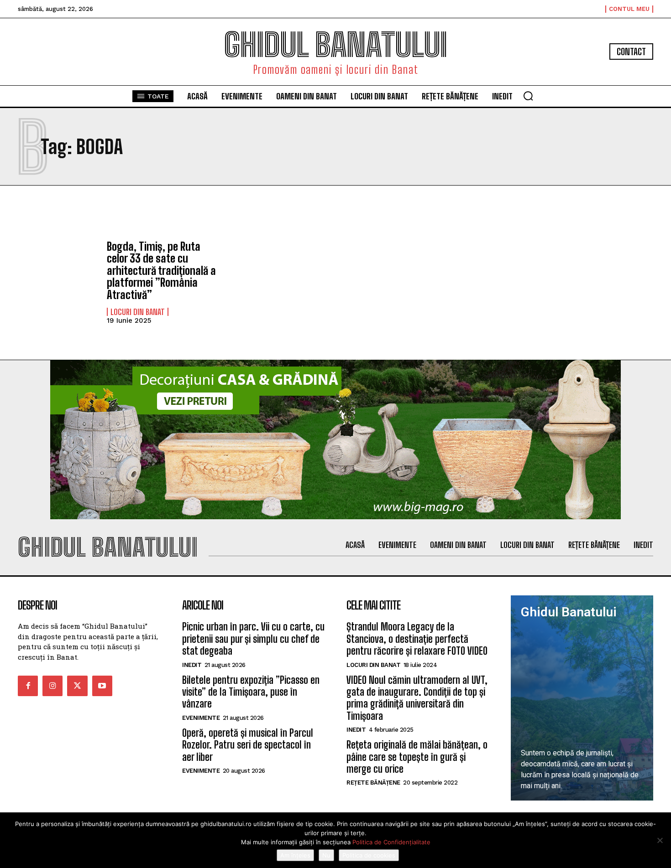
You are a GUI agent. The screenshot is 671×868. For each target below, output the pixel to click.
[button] (528, 96)
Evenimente (201, 717)
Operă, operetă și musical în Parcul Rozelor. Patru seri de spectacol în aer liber (247, 745)
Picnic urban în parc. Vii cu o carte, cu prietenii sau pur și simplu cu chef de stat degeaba (253, 638)
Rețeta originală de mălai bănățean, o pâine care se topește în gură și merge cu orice (417, 757)
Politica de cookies (368, 855)
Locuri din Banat (137, 312)
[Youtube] (102, 686)
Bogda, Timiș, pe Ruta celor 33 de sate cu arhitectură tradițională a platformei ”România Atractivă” (161, 270)
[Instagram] (52, 686)
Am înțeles (295, 855)
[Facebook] (28, 686)
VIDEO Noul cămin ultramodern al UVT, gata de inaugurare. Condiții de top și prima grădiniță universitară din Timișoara (417, 698)
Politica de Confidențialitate (391, 842)
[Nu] (659, 840)
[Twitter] (77, 686)
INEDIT (191, 664)
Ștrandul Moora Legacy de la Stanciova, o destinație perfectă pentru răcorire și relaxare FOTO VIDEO (417, 638)
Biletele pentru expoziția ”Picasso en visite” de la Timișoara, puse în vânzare (251, 692)
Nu (326, 855)
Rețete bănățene (373, 782)
